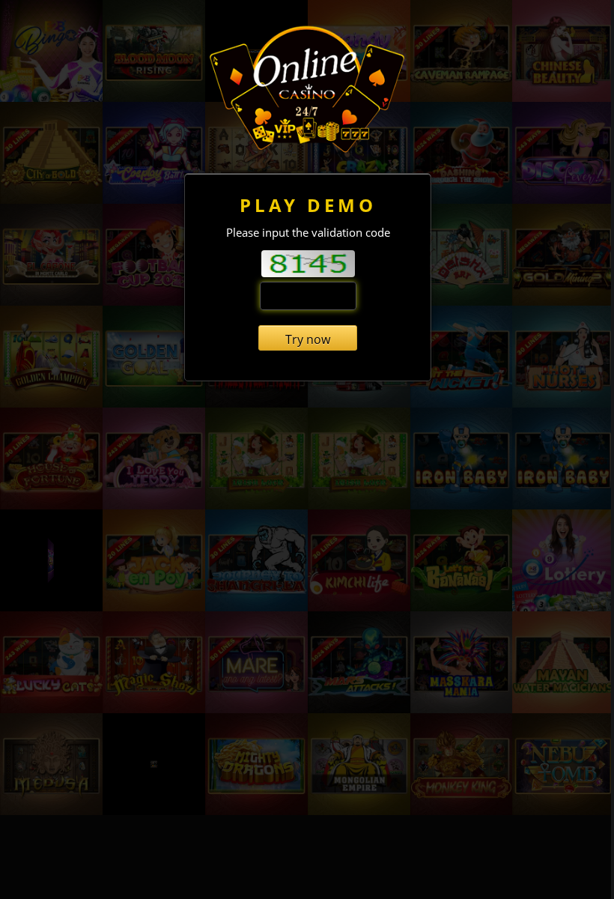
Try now (307, 339)
